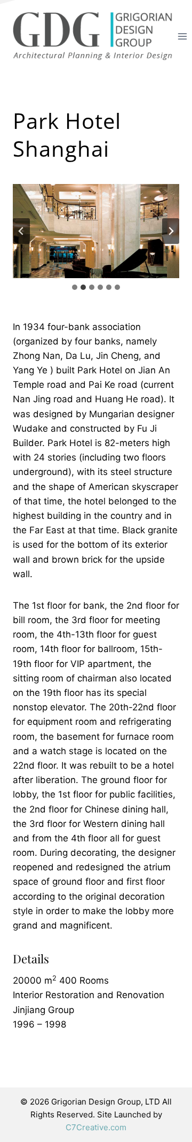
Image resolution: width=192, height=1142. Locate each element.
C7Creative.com (96, 1127)
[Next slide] (170, 231)
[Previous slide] (21, 231)
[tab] (74, 287)
